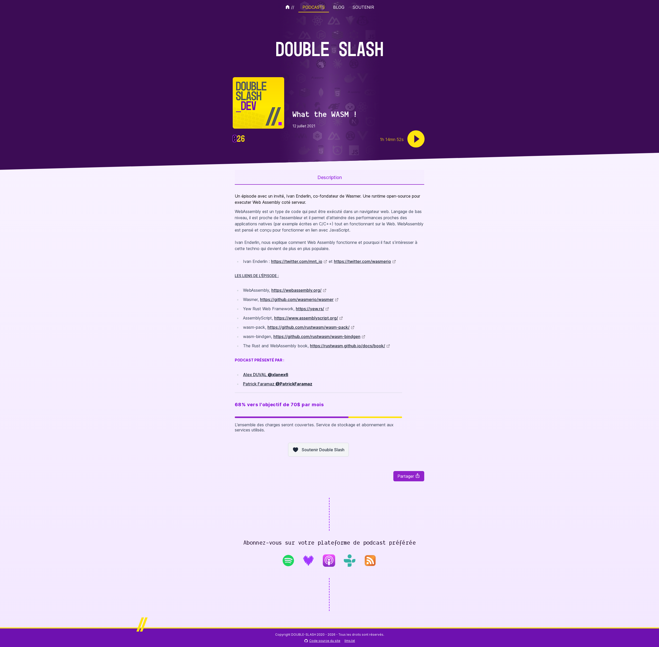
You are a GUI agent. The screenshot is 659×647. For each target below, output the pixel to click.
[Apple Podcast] (329, 560)
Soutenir (363, 7)
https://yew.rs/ (310, 308)
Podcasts (313, 7)
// (292, 7)
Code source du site (324, 641)
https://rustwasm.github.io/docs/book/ (347, 345)
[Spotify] (288, 560)
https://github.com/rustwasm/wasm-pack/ (308, 327)
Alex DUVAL (265, 374)
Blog (338, 7)
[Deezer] (308, 560)
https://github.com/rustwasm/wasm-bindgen (316, 336)
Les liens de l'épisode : (257, 275)
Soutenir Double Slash (323, 449)
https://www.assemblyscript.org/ (306, 318)
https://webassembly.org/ (296, 290)
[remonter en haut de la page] (650, 637)
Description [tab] (329, 177)
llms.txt (349, 641)
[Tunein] (349, 560)
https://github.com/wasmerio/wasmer (297, 299)
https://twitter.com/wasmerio (362, 261)
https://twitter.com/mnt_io (296, 261)
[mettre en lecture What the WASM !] (416, 139)
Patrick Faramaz (277, 383)
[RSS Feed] (370, 562)
